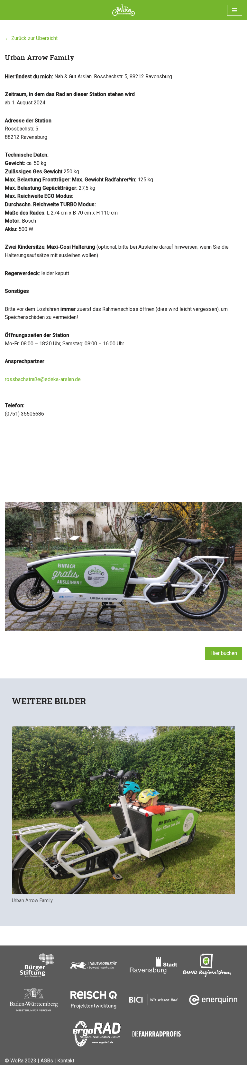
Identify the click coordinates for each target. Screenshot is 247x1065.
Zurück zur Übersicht (34, 38)
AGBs (47, 1061)
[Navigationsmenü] (234, 10)
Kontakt (65, 1061)
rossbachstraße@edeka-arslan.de (43, 379)
